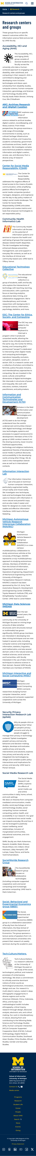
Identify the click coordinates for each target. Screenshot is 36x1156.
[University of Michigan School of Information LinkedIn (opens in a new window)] (15, 1149)
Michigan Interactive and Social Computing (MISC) (16, 674)
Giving (18, 1130)
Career (18, 1108)
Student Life (18, 1104)
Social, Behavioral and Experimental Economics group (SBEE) (16, 904)
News (18, 1123)
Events (18, 1127)
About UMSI (18, 1115)
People (18, 1112)
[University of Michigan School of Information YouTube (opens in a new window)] (20, 1149)
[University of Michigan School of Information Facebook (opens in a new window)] (26, 1149)
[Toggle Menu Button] (32, 3)
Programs (18, 1097)
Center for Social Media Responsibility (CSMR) (15, 166)
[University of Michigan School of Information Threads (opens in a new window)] (9, 1149)
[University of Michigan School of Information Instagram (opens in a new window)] (3, 1149)
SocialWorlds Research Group (15, 861)
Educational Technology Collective (16, 268)
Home (4, 9)
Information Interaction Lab (15, 472)
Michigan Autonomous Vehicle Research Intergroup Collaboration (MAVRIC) (16, 523)
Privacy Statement (18, 1144)
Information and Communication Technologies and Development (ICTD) (14, 398)
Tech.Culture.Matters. (14, 953)
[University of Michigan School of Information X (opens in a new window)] (32, 1149)
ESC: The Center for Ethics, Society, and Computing (17, 315)
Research (18, 1101)
